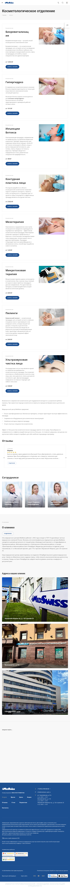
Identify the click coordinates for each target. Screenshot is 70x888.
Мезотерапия (15, 222)
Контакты (5, 808)
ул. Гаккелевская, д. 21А (44, 795)
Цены (21, 797)
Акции (29, 797)
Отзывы (5, 802)
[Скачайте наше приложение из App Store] (63, 876)
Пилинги (12, 313)
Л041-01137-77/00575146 (18, 793)
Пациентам (23, 802)
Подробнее (8, 533)
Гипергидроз (14, 82)
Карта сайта (24, 876)
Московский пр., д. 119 (44, 799)
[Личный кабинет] (67, 3)
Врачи (13, 797)
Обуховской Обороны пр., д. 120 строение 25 (50, 802)
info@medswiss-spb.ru (44, 792)
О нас (13, 802)
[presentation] (4, 459)
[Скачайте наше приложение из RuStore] (52, 876)
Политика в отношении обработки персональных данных (52, 870)
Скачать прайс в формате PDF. (12, 838)
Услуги (4, 797)
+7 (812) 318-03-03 (43, 789)
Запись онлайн (12, 67)
